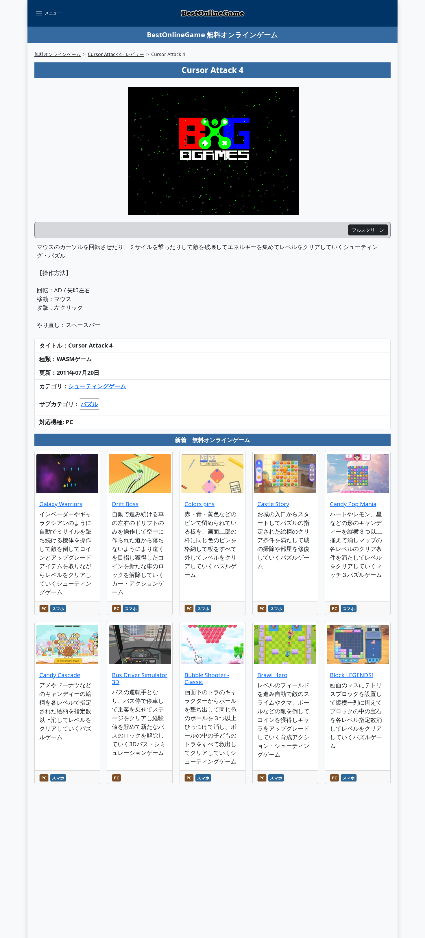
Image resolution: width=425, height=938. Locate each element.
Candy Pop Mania (353, 504)
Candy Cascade (59, 675)
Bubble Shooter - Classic (206, 678)
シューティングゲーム (97, 386)
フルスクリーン (368, 230)
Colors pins (199, 504)
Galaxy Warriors (60, 504)
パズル (89, 404)
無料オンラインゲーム (57, 54)
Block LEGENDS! (351, 675)
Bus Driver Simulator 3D (139, 678)
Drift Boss (125, 504)
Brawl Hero (272, 675)
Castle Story (273, 504)
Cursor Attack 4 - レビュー (116, 54)
